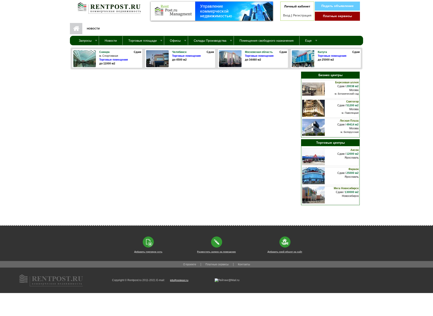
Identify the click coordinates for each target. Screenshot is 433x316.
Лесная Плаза (349, 120)
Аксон (354, 150)
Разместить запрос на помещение (216, 251)
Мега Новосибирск (346, 188)
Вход (286, 15)
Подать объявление (337, 6)
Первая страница (76, 28)
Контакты (244, 264)
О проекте (189, 264)
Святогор (352, 101)
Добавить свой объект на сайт (284, 251)
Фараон (353, 169)
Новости (111, 40)
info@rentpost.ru (179, 280)
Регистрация (302, 15)
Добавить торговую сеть (148, 251)
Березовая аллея (347, 82)
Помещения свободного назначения (267, 40)
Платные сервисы (337, 16)
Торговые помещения (113, 59)
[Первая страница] (107, 7)
